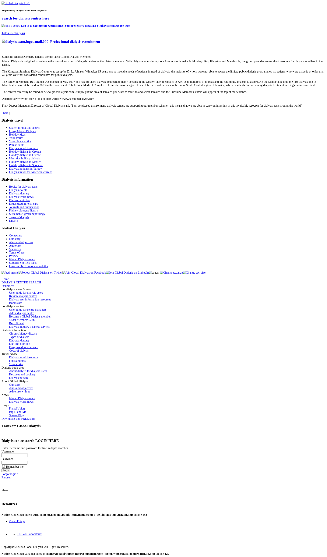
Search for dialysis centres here (25, 18)
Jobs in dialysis (13, 33)
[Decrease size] (194, 272)
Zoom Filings (17, 521)
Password (7, 458)
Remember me (14, 466)
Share (5, 113)
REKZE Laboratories (29, 534)
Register (6, 477)
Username (8, 451)
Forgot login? (10, 474)
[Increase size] (171, 272)
